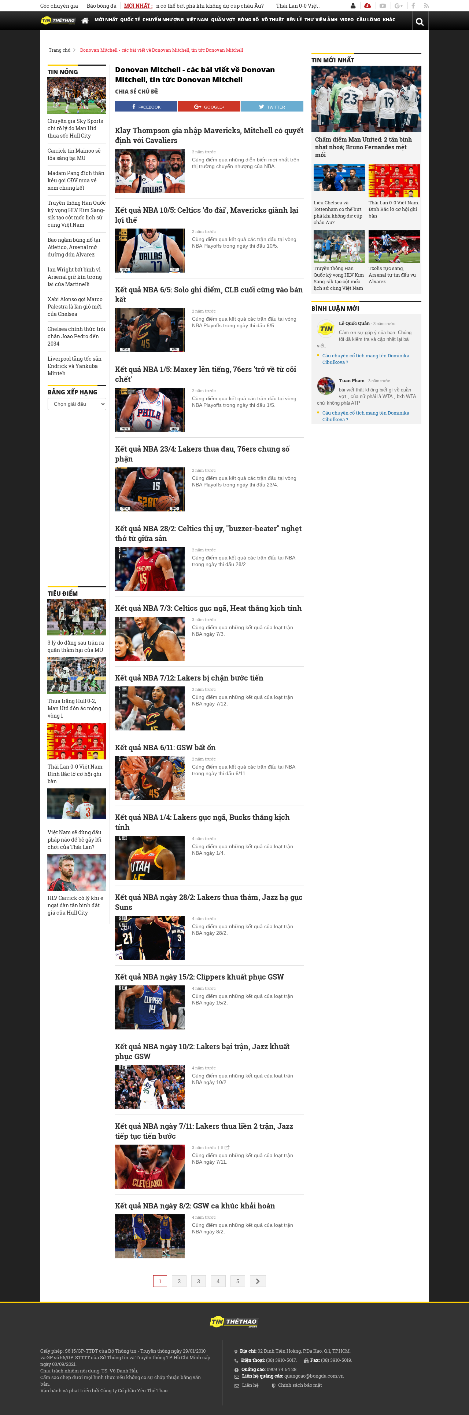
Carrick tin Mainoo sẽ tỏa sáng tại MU (74, 154)
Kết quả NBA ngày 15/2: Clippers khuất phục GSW (199, 976)
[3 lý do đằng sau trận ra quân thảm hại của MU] (76, 617)
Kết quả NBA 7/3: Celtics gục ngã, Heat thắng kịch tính (208, 608)
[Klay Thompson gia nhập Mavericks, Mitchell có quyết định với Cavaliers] (150, 171)
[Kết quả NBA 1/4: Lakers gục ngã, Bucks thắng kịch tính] (150, 858)
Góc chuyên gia (59, 5)
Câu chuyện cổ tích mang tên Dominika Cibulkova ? (365, 358)
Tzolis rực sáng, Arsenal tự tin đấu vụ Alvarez (392, 275)
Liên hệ (250, 1385)
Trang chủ (59, 50)
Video (347, 19)
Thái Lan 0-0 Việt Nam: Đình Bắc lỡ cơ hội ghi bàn (312, 5)
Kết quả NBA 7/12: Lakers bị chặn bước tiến (189, 677)
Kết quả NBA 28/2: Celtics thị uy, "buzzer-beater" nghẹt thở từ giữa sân (208, 533)
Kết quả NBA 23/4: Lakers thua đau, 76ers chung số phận (202, 453)
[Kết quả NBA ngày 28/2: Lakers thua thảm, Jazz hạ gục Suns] (150, 938)
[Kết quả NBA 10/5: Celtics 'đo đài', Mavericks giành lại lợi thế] (150, 251)
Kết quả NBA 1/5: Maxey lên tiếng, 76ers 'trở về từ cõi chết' (205, 374)
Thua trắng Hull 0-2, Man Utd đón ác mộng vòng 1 (74, 708)
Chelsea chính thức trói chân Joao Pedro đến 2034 (77, 336)
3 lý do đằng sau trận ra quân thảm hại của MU (76, 646)
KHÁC (389, 19)
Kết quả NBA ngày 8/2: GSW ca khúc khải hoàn (195, 1205)
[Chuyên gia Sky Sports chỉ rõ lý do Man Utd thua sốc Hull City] (76, 95)
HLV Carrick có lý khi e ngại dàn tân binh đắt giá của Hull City (75, 905)
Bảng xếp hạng (72, 392)
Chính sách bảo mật (300, 1385)
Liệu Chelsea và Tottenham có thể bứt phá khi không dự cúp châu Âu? (338, 212)
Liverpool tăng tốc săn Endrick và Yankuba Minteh (74, 366)
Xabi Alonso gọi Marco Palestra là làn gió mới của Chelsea (75, 306)
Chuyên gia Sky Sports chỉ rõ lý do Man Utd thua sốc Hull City (75, 128)
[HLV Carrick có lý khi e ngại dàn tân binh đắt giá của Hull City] (76, 872)
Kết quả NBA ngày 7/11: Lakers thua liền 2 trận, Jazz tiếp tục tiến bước (204, 1131)
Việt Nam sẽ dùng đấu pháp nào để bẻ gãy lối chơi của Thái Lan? (74, 839)
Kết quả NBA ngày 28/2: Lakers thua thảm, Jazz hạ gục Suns (209, 902)
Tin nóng (63, 72)
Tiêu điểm (63, 594)
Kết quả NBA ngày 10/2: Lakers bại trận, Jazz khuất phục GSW (202, 1051)
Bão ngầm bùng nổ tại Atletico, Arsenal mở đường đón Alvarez (74, 247)
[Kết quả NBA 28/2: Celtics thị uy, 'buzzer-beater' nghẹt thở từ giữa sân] (150, 569)
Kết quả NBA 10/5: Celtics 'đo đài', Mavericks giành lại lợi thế (206, 215)
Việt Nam (197, 19)
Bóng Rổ (248, 19)
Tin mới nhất (332, 60)
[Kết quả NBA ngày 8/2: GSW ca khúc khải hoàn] (150, 1236)
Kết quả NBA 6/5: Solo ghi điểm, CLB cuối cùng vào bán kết (209, 294)
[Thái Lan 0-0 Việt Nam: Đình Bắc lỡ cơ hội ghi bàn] (76, 741)
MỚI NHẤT (106, 19)
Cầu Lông (368, 19)
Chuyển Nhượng (163, 19)
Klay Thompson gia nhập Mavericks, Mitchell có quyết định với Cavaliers (209, 135)
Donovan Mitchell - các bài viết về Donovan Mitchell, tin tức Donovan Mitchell (161, 50)
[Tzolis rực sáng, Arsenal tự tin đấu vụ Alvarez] (394, 246)
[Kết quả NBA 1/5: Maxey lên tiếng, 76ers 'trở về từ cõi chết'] (150, 410)
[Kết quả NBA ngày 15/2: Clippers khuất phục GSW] (150, 1007)
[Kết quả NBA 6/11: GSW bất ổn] (150, 778)
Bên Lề (294, 19)
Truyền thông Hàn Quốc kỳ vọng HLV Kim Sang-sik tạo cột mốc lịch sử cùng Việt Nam (77, 213)
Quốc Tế (130, 19)
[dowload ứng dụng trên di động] (367, 5)
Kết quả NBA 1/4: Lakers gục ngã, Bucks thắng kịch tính (202, 822)
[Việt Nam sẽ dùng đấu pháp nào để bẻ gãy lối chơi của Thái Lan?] (76, 806)
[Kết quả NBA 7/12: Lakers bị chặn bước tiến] (150, 708)
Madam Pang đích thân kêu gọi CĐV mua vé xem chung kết (76, 180)
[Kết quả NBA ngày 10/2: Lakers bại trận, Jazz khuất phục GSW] (150, 1087)
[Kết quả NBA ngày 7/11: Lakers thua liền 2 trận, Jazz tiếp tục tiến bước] (150, 1167)
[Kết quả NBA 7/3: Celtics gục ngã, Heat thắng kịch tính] (150, 639)
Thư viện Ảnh (320, 19)
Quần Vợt (223, 19)
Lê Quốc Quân (354, 323)
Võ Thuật (273, 19)
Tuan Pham (352, 380)
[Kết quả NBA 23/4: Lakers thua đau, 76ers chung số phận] (150, 489)
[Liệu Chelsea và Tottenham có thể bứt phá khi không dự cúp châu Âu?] (339, 180)
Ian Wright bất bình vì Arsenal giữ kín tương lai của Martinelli (75, 277)
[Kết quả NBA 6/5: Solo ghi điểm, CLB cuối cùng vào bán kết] (150, 330)
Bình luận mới (335, 308)
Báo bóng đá (102, 5)
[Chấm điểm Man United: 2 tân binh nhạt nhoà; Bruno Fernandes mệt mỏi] (366, 99)
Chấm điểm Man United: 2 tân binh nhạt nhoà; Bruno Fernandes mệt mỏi (363, 146)
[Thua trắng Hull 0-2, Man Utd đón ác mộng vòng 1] (76, 675)
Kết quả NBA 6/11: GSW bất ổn (165, 747)
